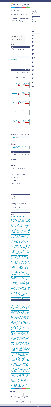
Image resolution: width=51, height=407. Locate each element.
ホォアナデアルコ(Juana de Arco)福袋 (22, 317)
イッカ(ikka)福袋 (22, 371)
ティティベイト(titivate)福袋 (20, 241)
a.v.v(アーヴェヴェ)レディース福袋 (20, 385)
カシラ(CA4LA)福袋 (24, 257)
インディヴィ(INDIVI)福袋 (20, 298)
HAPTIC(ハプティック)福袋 (14, 324)
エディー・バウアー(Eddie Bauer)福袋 (23, 368)
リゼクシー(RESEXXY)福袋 (25, 271)
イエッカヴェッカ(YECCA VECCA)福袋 (24, 294)
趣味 (33, 78)
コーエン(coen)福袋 (24, 348)
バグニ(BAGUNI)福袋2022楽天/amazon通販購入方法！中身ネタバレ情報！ (36, 22)
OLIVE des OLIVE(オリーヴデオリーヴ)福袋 (15, 279)
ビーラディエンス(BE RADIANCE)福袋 (23, 323)
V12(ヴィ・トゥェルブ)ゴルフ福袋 (20, 347)
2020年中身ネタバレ (15, 41)
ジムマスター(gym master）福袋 (25, 250)
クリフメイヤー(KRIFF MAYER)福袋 (20, 290)
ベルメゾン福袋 (13, 220)
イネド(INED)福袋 (15, 371)
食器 (33, 85)
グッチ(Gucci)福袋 (27, 222)
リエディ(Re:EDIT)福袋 (14, 227)
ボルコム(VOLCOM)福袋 (26, 316)
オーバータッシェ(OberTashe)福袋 (24, 279)
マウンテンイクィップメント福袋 (22, 220)
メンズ (33, 61)
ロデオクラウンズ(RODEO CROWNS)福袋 (23, 359)
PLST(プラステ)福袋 (19, 232)
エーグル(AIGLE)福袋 (16, 381)
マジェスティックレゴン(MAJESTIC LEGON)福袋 (19, 316)
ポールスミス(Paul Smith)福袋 (15, 317)
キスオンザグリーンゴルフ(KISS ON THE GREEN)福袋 (22, 344)
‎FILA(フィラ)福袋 (26, 354)
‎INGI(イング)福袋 (18, 294)
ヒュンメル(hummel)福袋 (24, 234)
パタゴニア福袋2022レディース (18, 326)
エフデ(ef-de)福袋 (15, 369)
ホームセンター (34, 57)
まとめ (12, 42)
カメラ (33, 42)
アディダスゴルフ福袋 (18, 374)
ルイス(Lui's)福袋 (24, 225)
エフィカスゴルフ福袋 (25, 258)
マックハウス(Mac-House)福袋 (17, 308)
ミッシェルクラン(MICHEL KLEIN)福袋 (20, 277)
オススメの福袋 (13, 44)
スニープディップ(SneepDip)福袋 (23, 293)
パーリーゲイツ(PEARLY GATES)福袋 (26, 326)
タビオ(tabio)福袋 (14, 256)
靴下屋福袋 (17, 256)
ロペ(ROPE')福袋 (17, 359)
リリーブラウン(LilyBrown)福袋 (22, 226)
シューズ (34, 50)
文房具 (33, 73)
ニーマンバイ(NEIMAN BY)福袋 (23, 375)
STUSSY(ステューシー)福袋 (14, 334)
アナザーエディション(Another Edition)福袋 (23, 382)
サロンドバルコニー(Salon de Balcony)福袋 (20, 340)
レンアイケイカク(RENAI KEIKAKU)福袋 (19, 360)
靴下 (33, 81)
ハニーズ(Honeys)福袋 (19, 324)
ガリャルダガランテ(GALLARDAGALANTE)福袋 (22, 264)
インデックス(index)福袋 (25, 298)
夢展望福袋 (25, 305)
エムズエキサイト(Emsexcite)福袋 (22, 353)
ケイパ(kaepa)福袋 (21, 261)
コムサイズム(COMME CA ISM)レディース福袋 (16, 255)
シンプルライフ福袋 (27, 247)
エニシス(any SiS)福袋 (25, 369)
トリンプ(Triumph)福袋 (17, 358)
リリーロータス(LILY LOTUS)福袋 (15, 226)
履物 (33, 70)
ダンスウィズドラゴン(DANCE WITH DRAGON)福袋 (21, 243)
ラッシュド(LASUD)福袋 (23, 218)
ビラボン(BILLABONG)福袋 (19, 234)
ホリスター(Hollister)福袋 (19, 229)
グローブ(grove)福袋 (25, 261)
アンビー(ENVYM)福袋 (26, 290)
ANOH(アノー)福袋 (13, 292)
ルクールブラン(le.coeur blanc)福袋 (22, 361)
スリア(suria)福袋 (26, 333)
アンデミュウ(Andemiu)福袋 (17, 285)
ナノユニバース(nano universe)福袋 (18, 288)
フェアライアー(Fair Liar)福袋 (16, 306)
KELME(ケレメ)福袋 (23, 278)
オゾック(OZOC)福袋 (21, 345)
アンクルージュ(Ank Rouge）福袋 (23, 285)
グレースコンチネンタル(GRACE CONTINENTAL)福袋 (23, 349)
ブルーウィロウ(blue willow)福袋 (18, 319)
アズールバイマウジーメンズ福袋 (16, 384)
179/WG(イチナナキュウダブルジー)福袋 (24, 311)
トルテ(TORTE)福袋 (13, 358)
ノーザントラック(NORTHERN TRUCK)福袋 (18, 221)
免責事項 (15, 406)
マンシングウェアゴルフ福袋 (22, 306)
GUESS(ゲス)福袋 (17, 343)
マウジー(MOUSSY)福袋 (25, 267)
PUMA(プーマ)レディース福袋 (23, 266)
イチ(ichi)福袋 (18, 371)
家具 (33, 65)
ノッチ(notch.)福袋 (16, 327)
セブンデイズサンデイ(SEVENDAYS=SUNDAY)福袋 (17, 245)
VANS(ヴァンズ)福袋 (25, 221)
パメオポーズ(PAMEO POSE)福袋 (23, 236)
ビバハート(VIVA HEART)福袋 (24, 308)
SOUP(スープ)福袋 (24, 334)
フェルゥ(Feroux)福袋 (23, 321)
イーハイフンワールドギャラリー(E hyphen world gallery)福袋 (20, 284)
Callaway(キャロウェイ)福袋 (19, 263)
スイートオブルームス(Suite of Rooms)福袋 (20, 247)
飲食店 (33, 86)
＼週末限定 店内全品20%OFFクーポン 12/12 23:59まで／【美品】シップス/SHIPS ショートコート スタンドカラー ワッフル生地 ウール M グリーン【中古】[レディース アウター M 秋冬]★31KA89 (23, 101)
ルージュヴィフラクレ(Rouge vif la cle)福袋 (20, 274)
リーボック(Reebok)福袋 (19, 227)
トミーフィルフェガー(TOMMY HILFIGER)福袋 (16, 222)
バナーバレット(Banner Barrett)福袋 (22, 237)
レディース (12, 3)
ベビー (33, 54)
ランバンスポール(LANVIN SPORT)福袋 (15, 303)
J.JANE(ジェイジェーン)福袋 (25, 338)
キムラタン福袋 (26, 256)
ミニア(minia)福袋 (14, 277)
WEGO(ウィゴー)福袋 (24, 295)
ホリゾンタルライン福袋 (13, 229)
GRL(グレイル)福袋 (21, 343)
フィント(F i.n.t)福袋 (17, 354)
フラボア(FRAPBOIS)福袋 (14, 232)
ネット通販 (14, 37)
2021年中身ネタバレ (15, 40)
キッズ (33, 45)
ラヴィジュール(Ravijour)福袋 (24, 281)
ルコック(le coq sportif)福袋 (24, 224)
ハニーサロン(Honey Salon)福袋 (15, 237)
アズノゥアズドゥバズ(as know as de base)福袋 (17, 380)
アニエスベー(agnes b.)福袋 (17, 375)
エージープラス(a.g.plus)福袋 (24, 370)
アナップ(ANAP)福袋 (23, 292)
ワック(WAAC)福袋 (24, 216)
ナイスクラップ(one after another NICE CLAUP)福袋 (17, 328)
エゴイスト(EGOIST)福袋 (13, 294)
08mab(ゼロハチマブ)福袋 (24, 260)
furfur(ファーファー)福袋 (20, 235)
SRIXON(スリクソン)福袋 (21, 333)
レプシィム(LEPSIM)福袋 (26, 360)
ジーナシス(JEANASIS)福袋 (24, 339)
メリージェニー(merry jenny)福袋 (17, 365)
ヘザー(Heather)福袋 (24, 318)
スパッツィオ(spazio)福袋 (24, 246)
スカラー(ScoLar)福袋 (19, 334)
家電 (33, 66)
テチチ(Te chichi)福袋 (25, 328)
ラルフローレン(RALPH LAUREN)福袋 (22, 268)
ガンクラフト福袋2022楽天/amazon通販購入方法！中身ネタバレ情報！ (36, 24)
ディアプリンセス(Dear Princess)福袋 (16, 329)
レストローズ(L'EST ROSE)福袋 (15, 361)
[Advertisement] (20, 30)
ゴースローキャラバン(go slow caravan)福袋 (17, 348)
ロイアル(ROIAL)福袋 (26, 303)
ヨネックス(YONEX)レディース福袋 (20, 269)
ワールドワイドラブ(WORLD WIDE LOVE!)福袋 (19, 312)
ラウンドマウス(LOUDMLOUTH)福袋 (17, 218)
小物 (33, 69)
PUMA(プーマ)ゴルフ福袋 (17, 266)
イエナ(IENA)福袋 (26, 371)
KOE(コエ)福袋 (28, 348)
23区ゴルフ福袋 (25, 347)
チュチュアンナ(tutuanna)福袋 (23, 329)
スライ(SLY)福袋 (27, 274)
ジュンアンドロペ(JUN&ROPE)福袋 (18, 248)
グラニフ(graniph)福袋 (24, 262)
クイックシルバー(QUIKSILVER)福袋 (19, 350)
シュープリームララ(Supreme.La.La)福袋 (17, 337)
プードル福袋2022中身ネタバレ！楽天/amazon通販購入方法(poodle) (36, 17)
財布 (33, 77)
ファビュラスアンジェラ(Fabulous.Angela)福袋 (21, 322)
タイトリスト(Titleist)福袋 (16, 332)
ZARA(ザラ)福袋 (27, 340)
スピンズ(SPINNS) (15, 246)
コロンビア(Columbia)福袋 (20, 342)
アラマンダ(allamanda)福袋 (25, 379)
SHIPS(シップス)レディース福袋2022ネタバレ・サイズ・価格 (18, 39)
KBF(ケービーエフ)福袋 (16, 261)
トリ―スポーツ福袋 (23, 222)
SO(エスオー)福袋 (17, 311)
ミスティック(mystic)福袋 (25, 276)
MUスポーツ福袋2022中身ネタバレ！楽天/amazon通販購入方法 (36, 19)
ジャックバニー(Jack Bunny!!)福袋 (17, 250)
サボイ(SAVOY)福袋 (26, 253)
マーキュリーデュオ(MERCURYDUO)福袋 (19, 355)
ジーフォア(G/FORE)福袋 (19, 339)
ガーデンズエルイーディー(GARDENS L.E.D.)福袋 (23, 366)
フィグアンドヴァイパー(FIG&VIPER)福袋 (18, 267)
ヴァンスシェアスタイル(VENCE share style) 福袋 (20, 230)
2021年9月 (34, 35)
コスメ (33, 46)
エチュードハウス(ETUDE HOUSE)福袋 (20, 282)
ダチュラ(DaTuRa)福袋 (19, 363)
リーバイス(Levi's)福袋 (24, 227)
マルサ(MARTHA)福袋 (23, 219)
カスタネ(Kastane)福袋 (19, 257)
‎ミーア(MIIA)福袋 (23, 363)
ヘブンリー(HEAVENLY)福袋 (19, 318)
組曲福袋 (14, 350)
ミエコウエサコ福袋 (21, 307)
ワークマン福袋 (15, 313)
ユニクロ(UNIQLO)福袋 (15, 305)
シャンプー (34, 49)
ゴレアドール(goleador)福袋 (26, 342)
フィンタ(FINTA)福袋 (22, 354)
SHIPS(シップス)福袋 (20, 338)
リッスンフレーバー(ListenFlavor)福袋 (19, 271)
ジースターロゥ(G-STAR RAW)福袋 (17, 252)
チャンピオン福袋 (15, 242)
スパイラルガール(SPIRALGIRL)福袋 (21, 289)
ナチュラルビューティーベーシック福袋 (19, 240)
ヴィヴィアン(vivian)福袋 (19, 295)
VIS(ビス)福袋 (12, 323)
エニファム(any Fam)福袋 (20, 369)
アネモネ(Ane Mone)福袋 (18, 292)
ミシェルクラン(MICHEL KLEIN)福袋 (18, 276)
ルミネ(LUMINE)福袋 (16, 225)
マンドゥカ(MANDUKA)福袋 (15, 307)
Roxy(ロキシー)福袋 (26, 269)
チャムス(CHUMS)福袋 (19, 242)
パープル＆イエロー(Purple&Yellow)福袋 (15, 239)
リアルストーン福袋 (22, 303)
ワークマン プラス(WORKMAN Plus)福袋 (21, 313)
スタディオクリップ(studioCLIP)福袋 (15, 293)
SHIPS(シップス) (14, 137)
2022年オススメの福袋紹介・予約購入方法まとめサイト (25, 0)
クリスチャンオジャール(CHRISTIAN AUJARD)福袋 (16, 262)
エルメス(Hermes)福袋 (20, 258)
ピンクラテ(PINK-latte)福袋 (26, 235)
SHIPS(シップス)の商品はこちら (16, 209)
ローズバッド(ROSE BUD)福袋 (21, 272)
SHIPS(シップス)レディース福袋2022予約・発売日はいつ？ (17, 36)
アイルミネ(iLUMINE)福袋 (21, 287)
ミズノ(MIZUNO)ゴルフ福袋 (20, 364)
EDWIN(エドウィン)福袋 (13, 282)
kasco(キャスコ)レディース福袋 (21, 256)
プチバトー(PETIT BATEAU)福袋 (17, 321)
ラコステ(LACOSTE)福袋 (20, 305)
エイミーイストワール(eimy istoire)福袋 (23, 283)
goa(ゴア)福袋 (12, 261)
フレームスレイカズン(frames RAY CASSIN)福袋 (20, 231)
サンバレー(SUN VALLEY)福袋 (24, 252)
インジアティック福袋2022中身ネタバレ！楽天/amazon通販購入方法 (36, 26)
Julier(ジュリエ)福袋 (24, 248)
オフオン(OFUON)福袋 (17, 345)
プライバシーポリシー (12, 406)
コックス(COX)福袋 (23, 255)
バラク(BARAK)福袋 (18, 236)
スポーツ (34, 53)
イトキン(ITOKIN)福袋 (18, 224)
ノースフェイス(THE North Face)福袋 (22, 327)
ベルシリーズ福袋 (17, 220)
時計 (33, 74)
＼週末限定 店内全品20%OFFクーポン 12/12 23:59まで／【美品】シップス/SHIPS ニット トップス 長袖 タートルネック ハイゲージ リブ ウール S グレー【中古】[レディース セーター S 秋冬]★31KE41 (23, 92)
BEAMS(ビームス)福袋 (16, 323)
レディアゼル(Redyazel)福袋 (21, 273)
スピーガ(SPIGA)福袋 (20, 246)
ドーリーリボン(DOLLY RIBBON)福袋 (19, 376)
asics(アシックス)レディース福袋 (23, 384)
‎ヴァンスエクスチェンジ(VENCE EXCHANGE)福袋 (24, 381)
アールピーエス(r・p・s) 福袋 (15, 287)
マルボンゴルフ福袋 (19, 219)
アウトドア (34, 41)
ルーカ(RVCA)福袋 (20, 225)
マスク (33, 58)
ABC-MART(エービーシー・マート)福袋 (16, 370)
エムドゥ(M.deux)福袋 (17, 353)
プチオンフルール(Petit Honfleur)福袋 (25, 319)
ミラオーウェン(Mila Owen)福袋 (17, 278)
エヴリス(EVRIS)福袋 (16, 283)
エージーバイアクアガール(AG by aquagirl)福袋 (21, 297)
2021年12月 (34, 31)
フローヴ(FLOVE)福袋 (22, 358)
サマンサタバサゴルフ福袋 (20, 253)
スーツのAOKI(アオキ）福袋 (24, 374)
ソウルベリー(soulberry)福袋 (22, 332)
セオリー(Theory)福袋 (16, 333)
